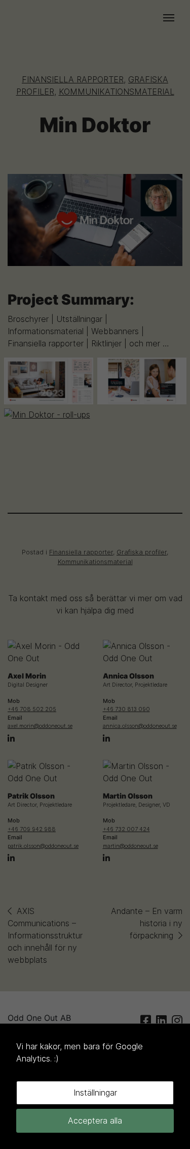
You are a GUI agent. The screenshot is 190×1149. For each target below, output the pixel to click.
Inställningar (95, 1092)
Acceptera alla (95, 1120)
